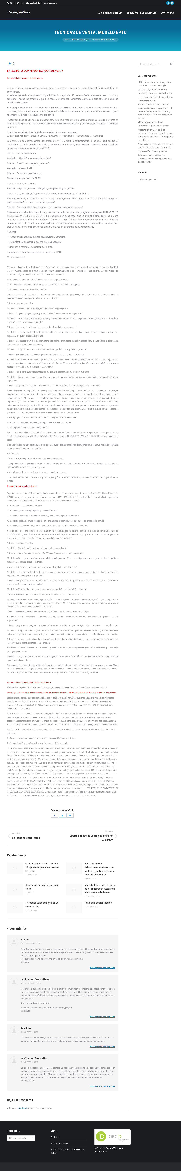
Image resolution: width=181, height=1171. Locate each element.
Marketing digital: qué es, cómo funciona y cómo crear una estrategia (155, 91)
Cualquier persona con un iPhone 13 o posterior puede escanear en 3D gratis (42, 867)
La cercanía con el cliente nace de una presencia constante (155, 99)
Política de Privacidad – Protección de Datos (68, 1151)
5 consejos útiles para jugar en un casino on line (41, 904)
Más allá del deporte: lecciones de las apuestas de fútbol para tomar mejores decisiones (100, 889)
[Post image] (15, 868)
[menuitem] (109, 12)
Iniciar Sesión (22, 1108)
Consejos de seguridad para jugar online (41, 887)
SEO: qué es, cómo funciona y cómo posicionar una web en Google (154, 84)
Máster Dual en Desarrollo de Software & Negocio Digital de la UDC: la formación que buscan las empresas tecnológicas (155, 134)
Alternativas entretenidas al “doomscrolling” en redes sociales (153, 124)
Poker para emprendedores (98, 902)
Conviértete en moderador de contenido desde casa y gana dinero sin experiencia (154, 158)
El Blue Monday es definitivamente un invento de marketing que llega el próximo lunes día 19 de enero (100, 869)
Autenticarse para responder (103, 968)
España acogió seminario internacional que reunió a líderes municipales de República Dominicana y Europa (155, 147)
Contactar (55, 1137)
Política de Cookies (59, 1143)
